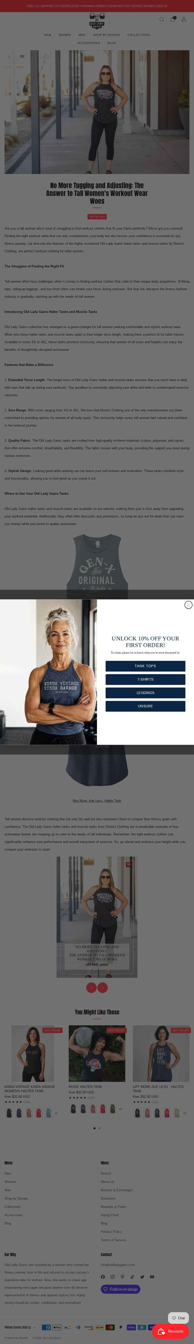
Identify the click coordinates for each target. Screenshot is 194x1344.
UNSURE (145, 706)
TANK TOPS (145, 666)
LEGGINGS (146, 693)
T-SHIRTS (145, 679)
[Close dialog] (188, 605)
